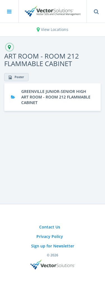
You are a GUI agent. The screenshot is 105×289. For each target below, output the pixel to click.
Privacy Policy (49, 236)
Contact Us (49, 227)
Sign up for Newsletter (52, 246)
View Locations (54, 29)
